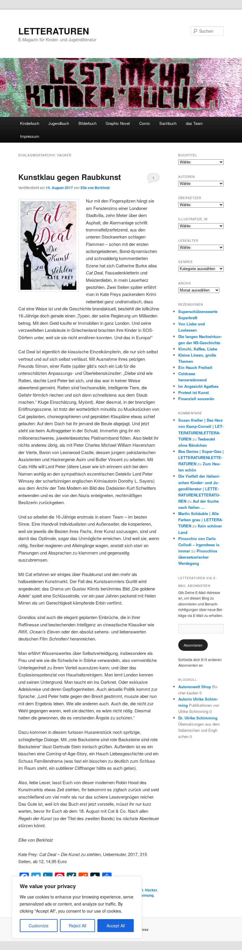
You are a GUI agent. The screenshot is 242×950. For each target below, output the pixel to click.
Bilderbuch (88, 123)
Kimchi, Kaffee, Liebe (197, 349)
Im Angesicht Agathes (198, 386)
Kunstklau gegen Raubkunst (69, 176)
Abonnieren (193, 645)
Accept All (116, 926)
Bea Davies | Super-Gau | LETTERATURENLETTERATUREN (201, 457)
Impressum (29, 136)
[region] (77, 907)
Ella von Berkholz (95, 187)
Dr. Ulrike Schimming (198, 718)
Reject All (77, 926)
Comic (144, 123)
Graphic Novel (118, 123)
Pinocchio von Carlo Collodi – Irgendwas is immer (198, 545)
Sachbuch (167, 123)
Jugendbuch (58, 123)
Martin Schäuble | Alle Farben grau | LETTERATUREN (200, 520)
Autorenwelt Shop (194, 686)
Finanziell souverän (196, 398)
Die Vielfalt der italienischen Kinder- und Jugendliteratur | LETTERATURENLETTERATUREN (199, 488)
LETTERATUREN (53, 30)
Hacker (151, 890)
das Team (194, 123)
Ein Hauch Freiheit (195, 367)
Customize (38, 926)
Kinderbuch (29, 123)
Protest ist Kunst (193, 392)
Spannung (145, 895)
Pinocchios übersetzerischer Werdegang (197, 557)
